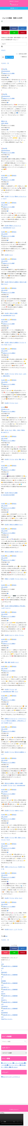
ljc (3, 869)
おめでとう (6, 432)
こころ (15, 929)
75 (8, 63)
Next (6, 936)
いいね (11, 57)
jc (9, 578)
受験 (20, 459)
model (16, 810)
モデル (16, 373)
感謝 (9, 662)
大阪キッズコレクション (11, 866)
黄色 (16, 837)
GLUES (7, 196)
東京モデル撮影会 (14, 282)
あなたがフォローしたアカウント (11, 1076)
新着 (3, 57)
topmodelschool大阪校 (9, 494)
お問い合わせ (14, 1067)
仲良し (14, 430)
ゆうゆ (6, 430)
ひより (3, 50)
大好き (19, 430)
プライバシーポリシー (14, 1065)
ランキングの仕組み (19, 1063)
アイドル (11, 196)
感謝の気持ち (6, 376)
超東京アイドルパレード (11, 718)
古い (7, 57)
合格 (23, 459)
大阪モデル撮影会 (14, 342)
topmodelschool (7, 227)
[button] (25, 1041)
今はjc (5, 344)
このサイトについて (7, 1063)
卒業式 (6, 578)
